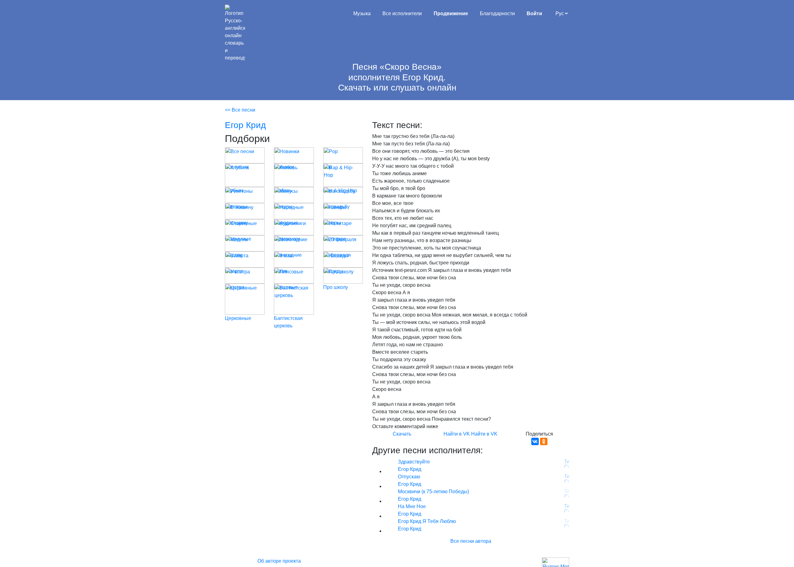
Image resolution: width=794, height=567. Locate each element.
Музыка (362, 13)
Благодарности (497, 13)
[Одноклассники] (543, 441)
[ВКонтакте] (535, 441)
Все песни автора (470, 541)
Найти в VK (457, 433)
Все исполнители (402, 13)
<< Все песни (240, 110)
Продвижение (451, 13)
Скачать (402, 433)
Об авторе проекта (279, 561)
